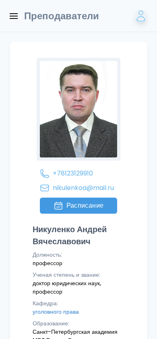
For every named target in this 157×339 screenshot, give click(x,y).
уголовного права (56, 312)
